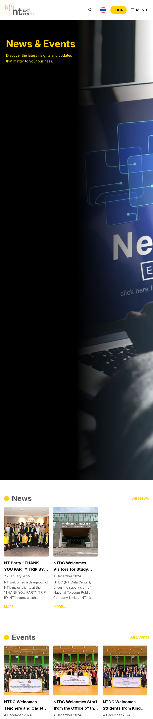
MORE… (10, 607)
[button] (90, 10)
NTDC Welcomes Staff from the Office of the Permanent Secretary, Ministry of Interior (75, 705)
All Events (139, 637)
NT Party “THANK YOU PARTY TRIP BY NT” (24, 566)
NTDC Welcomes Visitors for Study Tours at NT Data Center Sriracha (70, 566)
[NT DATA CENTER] (20, 10)
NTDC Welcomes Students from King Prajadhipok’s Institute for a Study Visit (124, 705)
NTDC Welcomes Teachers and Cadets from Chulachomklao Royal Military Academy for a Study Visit (25, 705)
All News (140, 498)
